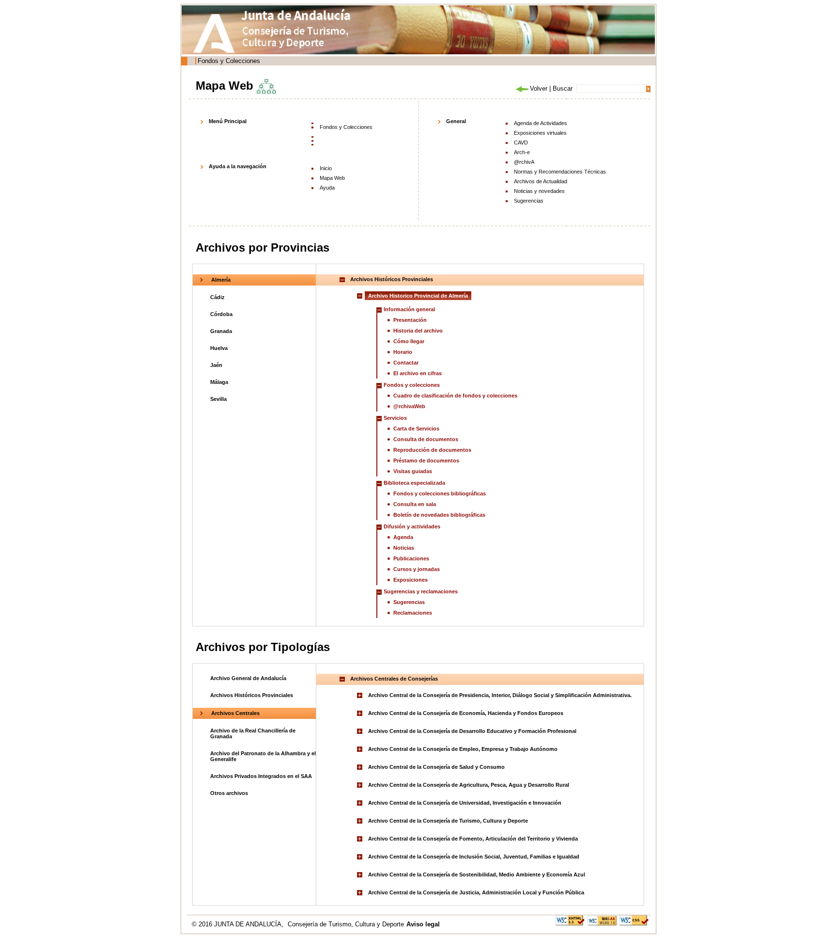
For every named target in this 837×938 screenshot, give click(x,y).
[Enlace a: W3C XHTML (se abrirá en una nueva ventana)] (570, 919)
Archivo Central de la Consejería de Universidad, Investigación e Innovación (464, 803)
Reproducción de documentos (432, 450)
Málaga (219, 382)
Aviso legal (423, 924)
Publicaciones (411, 558)
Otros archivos (229, 793)
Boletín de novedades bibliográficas (439, 515)
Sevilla (218, 399)
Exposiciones (410, 580)
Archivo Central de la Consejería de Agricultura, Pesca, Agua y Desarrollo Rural (468, 785)
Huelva (219, 348)
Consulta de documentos (425, 439)
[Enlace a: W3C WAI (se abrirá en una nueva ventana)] (602, 919)
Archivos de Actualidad (540, 181)
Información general (409, 309)
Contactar (405, 363)
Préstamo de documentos (426, 460)
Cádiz (217, 297)
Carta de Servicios (416, 428)
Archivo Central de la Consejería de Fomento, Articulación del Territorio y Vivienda (473, 839)
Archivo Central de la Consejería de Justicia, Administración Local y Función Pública (476, 892)
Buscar (563, 88)
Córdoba (221, 314)
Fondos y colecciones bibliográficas (439, 493)
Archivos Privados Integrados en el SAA (261, 776)
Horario (402, 352)
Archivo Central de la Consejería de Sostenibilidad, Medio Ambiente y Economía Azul (476, 874)
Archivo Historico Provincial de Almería (418, 296)
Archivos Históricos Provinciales (251, 695)
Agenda (403, 537)
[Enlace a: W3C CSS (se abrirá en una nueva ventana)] (634, 919)
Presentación (410, 320)
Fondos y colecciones (412, 385)
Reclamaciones (412, 613)
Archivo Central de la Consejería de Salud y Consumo (436, 767)
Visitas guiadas (412, 471)
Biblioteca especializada (414, 483)
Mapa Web (332, 178)
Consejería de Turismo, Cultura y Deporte (346, 924)
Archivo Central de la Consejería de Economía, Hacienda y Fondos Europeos (465, 713)
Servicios (395, 418)
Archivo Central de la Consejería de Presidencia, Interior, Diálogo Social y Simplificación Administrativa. (500, 695)
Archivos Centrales (235, 713)
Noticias (403, 548)
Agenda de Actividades (540, 123)
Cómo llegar (408, 341)
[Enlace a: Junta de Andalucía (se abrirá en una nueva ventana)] (216, 33)
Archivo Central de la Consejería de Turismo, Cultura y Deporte (448, 821)
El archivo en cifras (417, 373)
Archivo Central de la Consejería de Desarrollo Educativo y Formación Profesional (472, 731)
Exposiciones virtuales (540, 133)
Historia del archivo (418, 331)
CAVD (521, 142)
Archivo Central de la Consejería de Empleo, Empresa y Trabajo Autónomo (463, 749)
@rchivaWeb (409, 406)
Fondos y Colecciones (229, 60)
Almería (221, 280)
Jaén (216, 365)
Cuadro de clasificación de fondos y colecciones (455, 395)
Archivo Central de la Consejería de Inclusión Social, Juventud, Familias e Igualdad (473, 856)
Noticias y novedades (539, 191)
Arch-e (522, 152)
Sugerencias (528, 201)
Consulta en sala (414, 504)
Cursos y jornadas (416, 569)
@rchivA (524, 162)
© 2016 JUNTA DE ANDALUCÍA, (238, 924)
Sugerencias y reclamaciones (421, 591)
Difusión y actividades (412, 526)
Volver (538, 88)
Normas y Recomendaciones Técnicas (560, 172)
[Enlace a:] (361, 695)
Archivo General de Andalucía (248, 678)
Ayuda (327, 188)
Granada (221, 331)
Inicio (326, 168)
